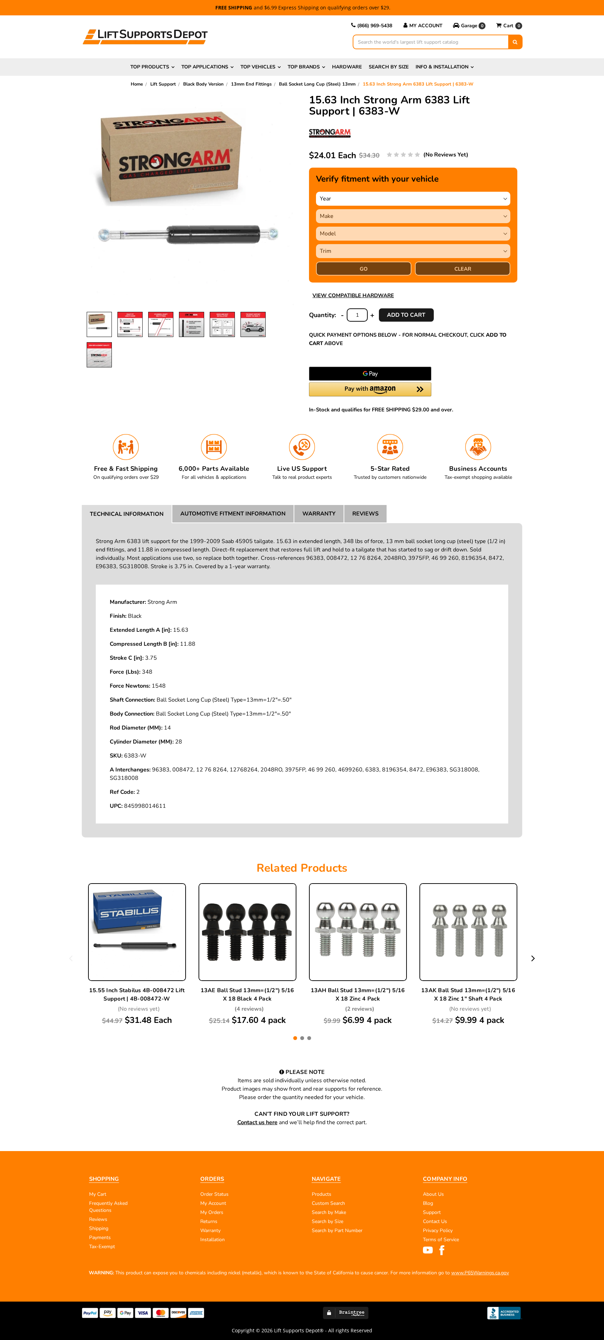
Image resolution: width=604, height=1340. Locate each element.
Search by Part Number (337, 1230)
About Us (433, 1194)
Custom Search (328, 1203)
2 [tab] (302, 1038)
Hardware (347, 67)
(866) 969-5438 (374, 25)
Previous (70, 958)
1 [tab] (295, 1038)
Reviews (365, 514)
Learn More (137, 933)
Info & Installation (442, 67)
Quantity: (322, 315)
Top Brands (304, 67)
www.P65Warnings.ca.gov (480, 1272)
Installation (212, 1239)
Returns (208, 1221)
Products (321, 1194)
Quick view (137, 916)
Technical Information (127, 514)
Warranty (319, 514)
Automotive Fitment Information (233, 514)
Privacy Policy (438, 1230)
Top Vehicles (257, 67)
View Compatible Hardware (353, 295)
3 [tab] (309, 1038)
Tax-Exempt (102, 1246)
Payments (100, 1237)
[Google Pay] (370, 374)
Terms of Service (441, 1239)
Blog (428, 1203)
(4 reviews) (249, 1009)
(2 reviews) (359, 1009)
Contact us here (257, 1122)
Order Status (214, 1194)
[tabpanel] (137, 954)
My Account (426, 25)
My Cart (97, 1194)
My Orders (211, 1212)
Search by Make (329, 1212)
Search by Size (389, 67)
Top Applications (204, 67)
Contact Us (435, 1221)
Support (432, 1212)
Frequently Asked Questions (108, 1207)
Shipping (98, 1228)
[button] (469, 25)
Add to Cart (137, 949)
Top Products (149, 67)
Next (533, 958)
